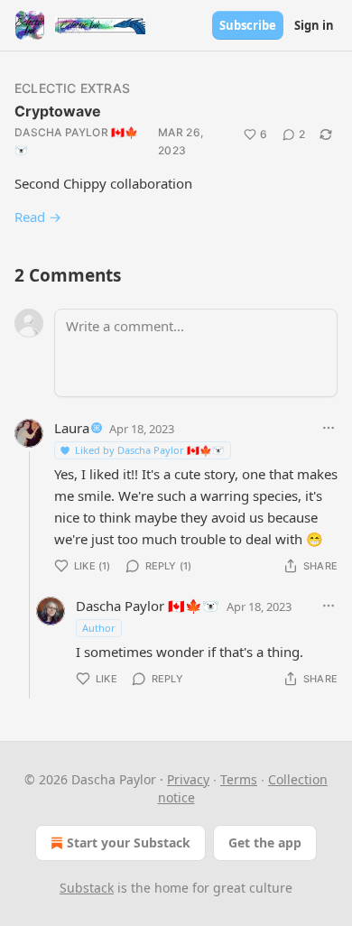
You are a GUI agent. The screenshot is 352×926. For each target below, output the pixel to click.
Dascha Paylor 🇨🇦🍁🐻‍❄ (76, 141)
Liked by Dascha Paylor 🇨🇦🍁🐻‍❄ (150, 450)
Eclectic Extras (72, 88)
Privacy (188, 779)
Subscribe (247, 25)
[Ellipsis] (328, 427)
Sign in (314, 25)
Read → (37, 217)
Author (99, 627)
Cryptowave (57, 111)
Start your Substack (128, 842)
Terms (238, 779)
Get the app (264, 842)
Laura (71, 428)
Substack (87, 887)
